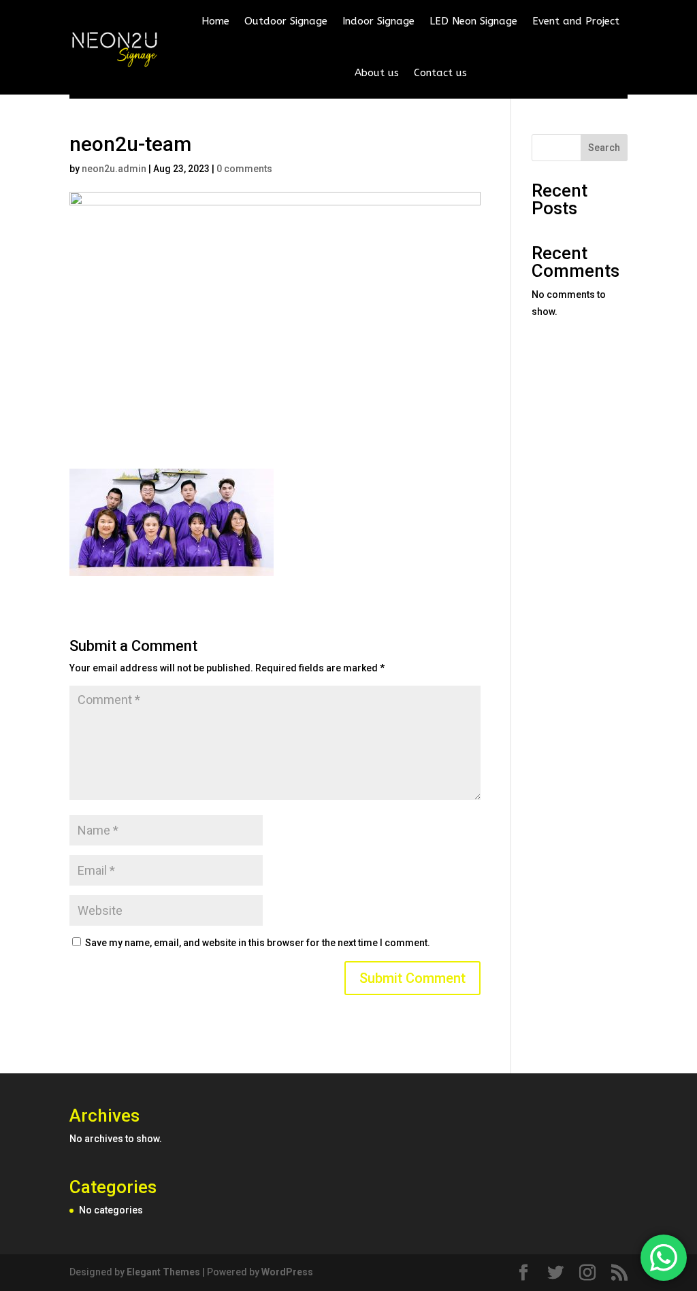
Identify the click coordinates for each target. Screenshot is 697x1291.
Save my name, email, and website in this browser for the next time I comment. (257, 942)
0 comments (244, 168)
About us (377, 73)
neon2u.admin (114, 168)
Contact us (440, 73)
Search (604, 147)
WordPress (287, 1272)
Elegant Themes (163, 1272)
